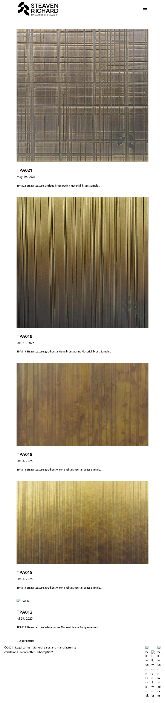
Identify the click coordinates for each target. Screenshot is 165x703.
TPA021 (24, 170)
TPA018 (24, 454)
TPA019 (24, 336)
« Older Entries (26, 641)
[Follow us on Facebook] (147, 695)
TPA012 (24, 612)
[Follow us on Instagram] (159, 695)
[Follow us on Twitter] (153, 695)
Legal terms (23, 647)
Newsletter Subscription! (36, 652)
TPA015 (24, 572)
